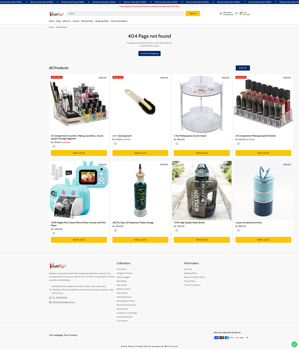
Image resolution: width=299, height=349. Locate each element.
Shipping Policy (190, 273)
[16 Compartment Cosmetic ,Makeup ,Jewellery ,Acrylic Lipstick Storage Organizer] (79, 104)
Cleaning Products (124, 297)
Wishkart (131, 346)
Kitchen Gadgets (123, 277)
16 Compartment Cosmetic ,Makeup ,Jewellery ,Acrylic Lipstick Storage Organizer (77, 137)
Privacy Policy (189, 281)
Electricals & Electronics (126, 305)
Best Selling (121, 281)
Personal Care (122, 309)
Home (51, 27)
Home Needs (122, 293)
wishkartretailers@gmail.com (63, 302)
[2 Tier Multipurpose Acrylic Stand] (202, 104)
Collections (123, 263)
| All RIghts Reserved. (143, 346)
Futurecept (173, 346)
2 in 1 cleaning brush (122, 135)
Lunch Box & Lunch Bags (127, 313)
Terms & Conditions (192, 285)
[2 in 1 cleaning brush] (140, 104)
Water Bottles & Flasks (126, 301)
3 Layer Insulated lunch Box (248, 222)
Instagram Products (125, 273)
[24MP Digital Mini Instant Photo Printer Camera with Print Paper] (79, 190)
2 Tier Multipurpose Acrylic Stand (190, 135)
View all (243, 68)
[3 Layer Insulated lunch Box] (263, 190)
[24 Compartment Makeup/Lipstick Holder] (263, 104)
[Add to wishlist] (54, 146)
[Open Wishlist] (236, 13)
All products (122, 269)
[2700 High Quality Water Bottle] (202, 190)
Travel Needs (122, 321)
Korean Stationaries (125, 317)
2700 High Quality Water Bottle (189, 222)
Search (193, 13)
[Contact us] (294, 344)
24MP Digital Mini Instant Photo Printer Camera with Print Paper (78, 224)
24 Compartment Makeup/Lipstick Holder (255, 135)
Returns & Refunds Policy (194, 277)
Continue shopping (149, 53)
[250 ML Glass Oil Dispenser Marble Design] (140, 190)
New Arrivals (122, 285)
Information (191, 263)
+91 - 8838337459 (59, 297)
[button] (244, 13)
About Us (188, 269)
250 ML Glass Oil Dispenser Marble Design (133, 222)
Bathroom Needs (124, 289)
